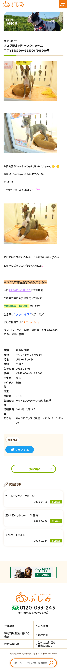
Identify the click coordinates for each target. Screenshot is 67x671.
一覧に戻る (33, 469)
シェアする (22, 450)
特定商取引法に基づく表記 (16, 634)
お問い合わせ (11, 644)
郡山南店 (12, 439)
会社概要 (9, 626)
